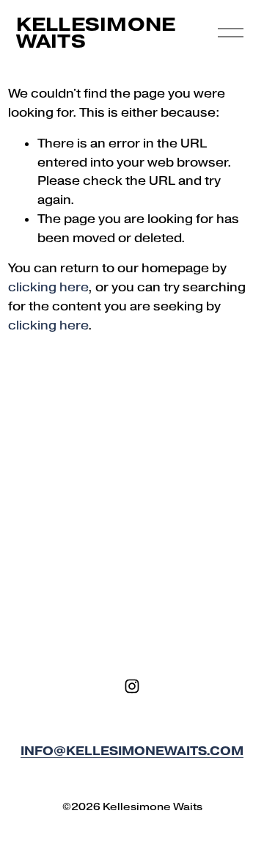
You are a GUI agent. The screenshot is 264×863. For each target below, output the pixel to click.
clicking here (48, 287)
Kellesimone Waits (96, 33)
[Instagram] (132, 686)
